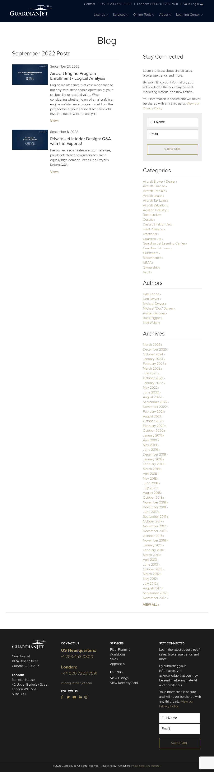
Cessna (148, 220)
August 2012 (152, 588)
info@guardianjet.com (76, 683)
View (54, 121)
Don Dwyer (151, 299)
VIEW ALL (150, 605)
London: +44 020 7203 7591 (157, 3)
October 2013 (152, 569)
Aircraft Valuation (155, 205)
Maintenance (152, 258)
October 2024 (153, 354)
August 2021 (152, 416)
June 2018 (150, 483)
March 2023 (151, 368)
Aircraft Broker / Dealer (159, 181)
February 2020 (154, 426)
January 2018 (152, 459)
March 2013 (151, 555)
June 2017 (150, 512)
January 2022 (153, 383)
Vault (146, 272)
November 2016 (154, 540)
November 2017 (154, 526)
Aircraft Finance (154, 186)
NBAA (147, 263)
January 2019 (152, 435)
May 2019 (150, 445)
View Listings (119, 678)
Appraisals (117, 664)
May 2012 (150, 579)
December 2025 (155, 349)
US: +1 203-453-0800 (116, 3)
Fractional (150, 234)
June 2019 (150, 450)
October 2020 (153, 431)
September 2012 (155, 593)
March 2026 (151, 345)
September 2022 (155, 402)
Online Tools (142, 15)
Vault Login (191, 3)
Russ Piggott (151, 318)
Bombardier (151, 215)
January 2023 (153, 359)
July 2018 (150, 488)
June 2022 (151, 392)
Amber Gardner (154, 313)
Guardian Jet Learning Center (164, 243)
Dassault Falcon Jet (157, 224)
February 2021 (153, 412)
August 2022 (152, 397)
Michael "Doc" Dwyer (158, 308)
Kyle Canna (151, 294)
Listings (100, 15)
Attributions (124, 765)
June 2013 (150, 564)
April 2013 (150, 560)
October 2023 (153, 378)
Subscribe (172, 149)
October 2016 (152, 536)
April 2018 (150, 474)
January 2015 (152, 545)
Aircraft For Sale (154, 191)
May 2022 (150, 387)
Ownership (151, 267)
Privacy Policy (108, 765)
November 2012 (154, 598)
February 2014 (153, 550)
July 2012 (150, 583)
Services (119, 15)
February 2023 (153, 364)
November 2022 (155, 407)
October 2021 (152, 421)
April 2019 (150, 440)
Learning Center (188, 15)
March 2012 (151, 574)
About (164, 15)
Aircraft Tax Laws (155, 200)
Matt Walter (151, 323)
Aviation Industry (155, 210)
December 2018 (154, 507)
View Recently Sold (124, 683)
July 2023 (150, 373)
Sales (114, 659)
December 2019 (154, 454)
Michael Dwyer (153, 304)
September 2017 (154, 517)
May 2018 (150, 478)
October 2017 (152, 521)
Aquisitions (117, 654)
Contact (89, 3)
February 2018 (153, 464)
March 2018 (151, 469)
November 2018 (154, 502)
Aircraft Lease (152, 196)
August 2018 (152, 493)
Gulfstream (150, 253)
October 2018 (152, 497)
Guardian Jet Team (156, 248)
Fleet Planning (153, 229)
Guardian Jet (152, 239)
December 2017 (154, 531)
